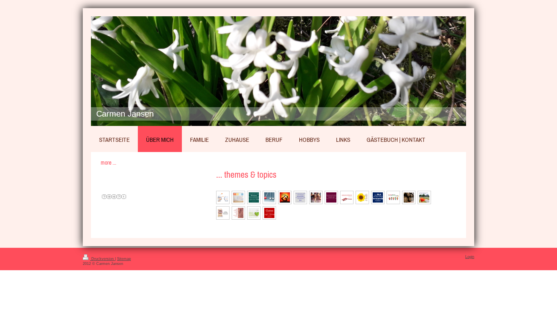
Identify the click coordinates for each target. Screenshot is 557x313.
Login (469, 257)
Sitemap (124, 259)
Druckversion (102, 259)
